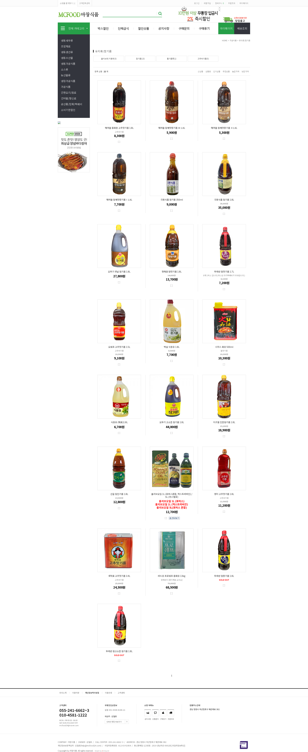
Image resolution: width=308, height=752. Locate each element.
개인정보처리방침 (92, 692)
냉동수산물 (67, 58)
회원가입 (207, 3)
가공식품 (66, 87)
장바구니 (219, 3)
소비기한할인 (68, 110)
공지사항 (163, 28)
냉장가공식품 (68, 81)
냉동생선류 (67, 52)
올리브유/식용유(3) (108, 58)
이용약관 (75, 692)
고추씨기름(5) (203, 58)
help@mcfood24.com (91, 745)
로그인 (196, 3)
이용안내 (108, 692)
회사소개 (62, 692)
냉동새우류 (67, 40)
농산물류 (66, 75)
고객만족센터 (84, 3)
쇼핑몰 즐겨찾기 (66, 3)
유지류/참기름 (244, 40)
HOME (224, 40)
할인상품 (143, 28)
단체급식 (123, 28)
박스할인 (103, 28)
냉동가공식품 (68, 64)
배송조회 (242, 28)
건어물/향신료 (68, 98)
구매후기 (204, 28)
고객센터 (121, 692)
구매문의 (184, 28)
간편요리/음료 (68, 92)
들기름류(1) (171, 58)
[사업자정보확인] (178, 745)
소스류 (64, 69)
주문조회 (231, 3)
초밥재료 (66, 46)
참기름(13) (140, 58)
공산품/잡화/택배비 (71, 104)
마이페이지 (244, 3)
